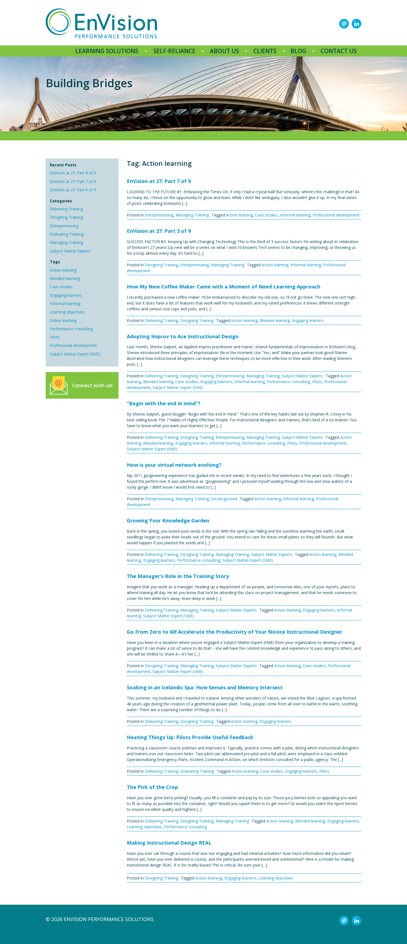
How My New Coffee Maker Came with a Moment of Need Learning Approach (223, 286)
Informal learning (65, 303)
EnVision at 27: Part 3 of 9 (159, 231)
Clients (264, 51)
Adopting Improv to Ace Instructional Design (182, 336)
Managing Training (66, 242)
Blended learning (65, 278)
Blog (298, 51)
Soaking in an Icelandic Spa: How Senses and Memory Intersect (205, 687)
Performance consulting (71, 328)
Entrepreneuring (64, 225)
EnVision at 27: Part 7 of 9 (73, 181)
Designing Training (66, 217)
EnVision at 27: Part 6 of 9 (73, 189)
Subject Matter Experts (70, 251)
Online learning (63, 320)
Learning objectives (67, 311)
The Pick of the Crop (152, 787)
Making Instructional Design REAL (169, 842)
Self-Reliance (174, 51)
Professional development (73, 345)
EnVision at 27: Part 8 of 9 (73, 173)
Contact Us (339, 51)
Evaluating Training (67, 234)
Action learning (63, 270)
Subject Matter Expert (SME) (75, 354)
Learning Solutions (106, 51)
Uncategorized (224, 498)
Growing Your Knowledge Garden (168, 520)
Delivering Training (66, 209)
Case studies (61, 286)
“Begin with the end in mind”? (163, 403)
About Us (224, 51)
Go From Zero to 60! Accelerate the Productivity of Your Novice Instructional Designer (234, 631)
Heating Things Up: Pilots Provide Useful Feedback (190, 737)
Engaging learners (66, 295)
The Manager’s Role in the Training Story (178, 576)
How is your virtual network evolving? (174, 464)
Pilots (55, 337)
